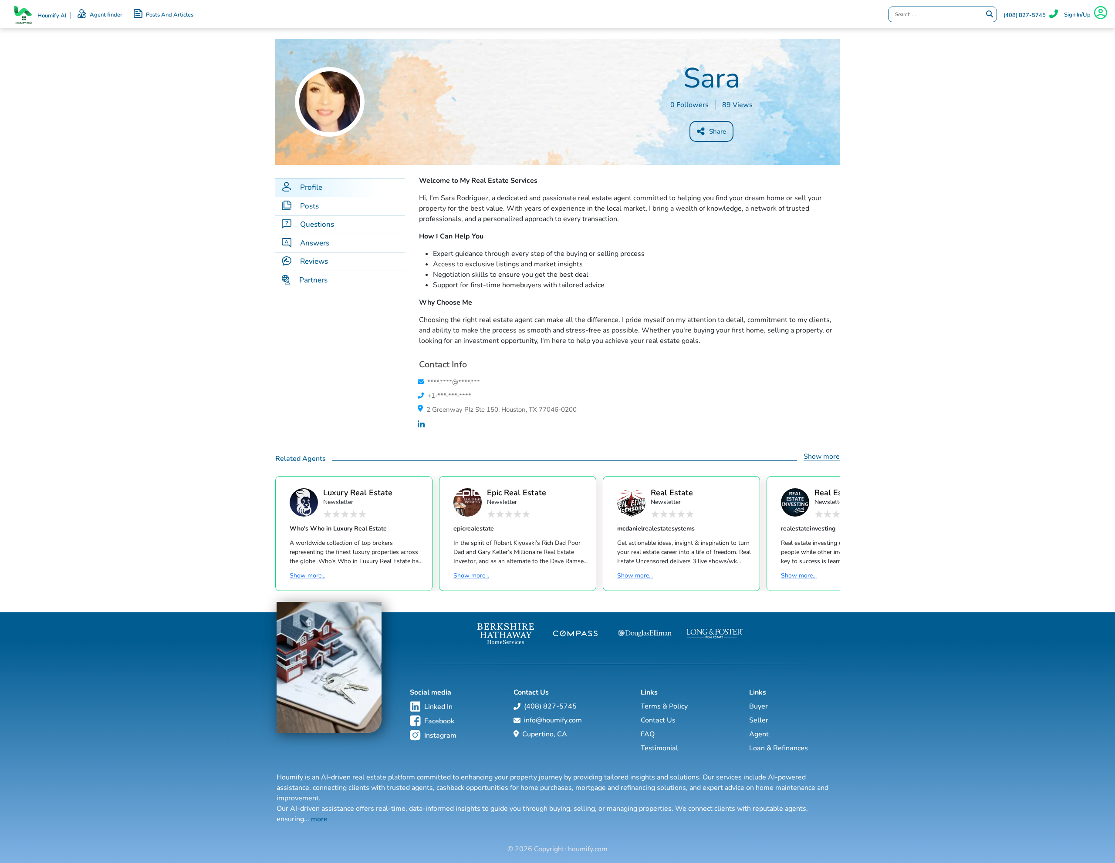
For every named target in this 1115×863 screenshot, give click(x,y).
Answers (314, 243)
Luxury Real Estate (357, 492)
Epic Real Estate (516, 492)
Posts (309, 206)
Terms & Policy (664, 706)
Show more (822, 456)
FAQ (648, 734)
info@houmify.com (553, 720)
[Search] (989, 14)
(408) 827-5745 (1025, 15)
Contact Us (658, 720)
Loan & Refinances (778, 748)
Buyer (758, 706)
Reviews (314, 261)
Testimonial (659, 748)
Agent (759, 734)
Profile (311, 187)
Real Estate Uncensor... (672, 492)
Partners (313, 280)
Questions (317, 224)
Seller (758, 720)
